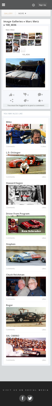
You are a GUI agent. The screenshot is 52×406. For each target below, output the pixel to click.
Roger (9, 305)
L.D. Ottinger (13, 152)
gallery (8, 13)
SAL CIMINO (12, 335)
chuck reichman (15, 274)
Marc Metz (32, 21)
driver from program (18, 213)
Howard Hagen (14, 183)
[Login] (33, 5)
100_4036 (11, 24)
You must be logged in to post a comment (25, 105)
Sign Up (42, 5)
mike (9, 121)
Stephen (10, 244)
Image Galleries (13, 21)
